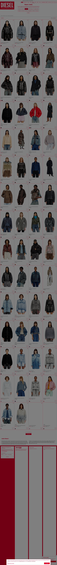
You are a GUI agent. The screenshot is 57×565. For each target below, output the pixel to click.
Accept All (47, 563)
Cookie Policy (33, 561)
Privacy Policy (29, 561)
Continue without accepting (10, 563)
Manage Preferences (22, 561)
